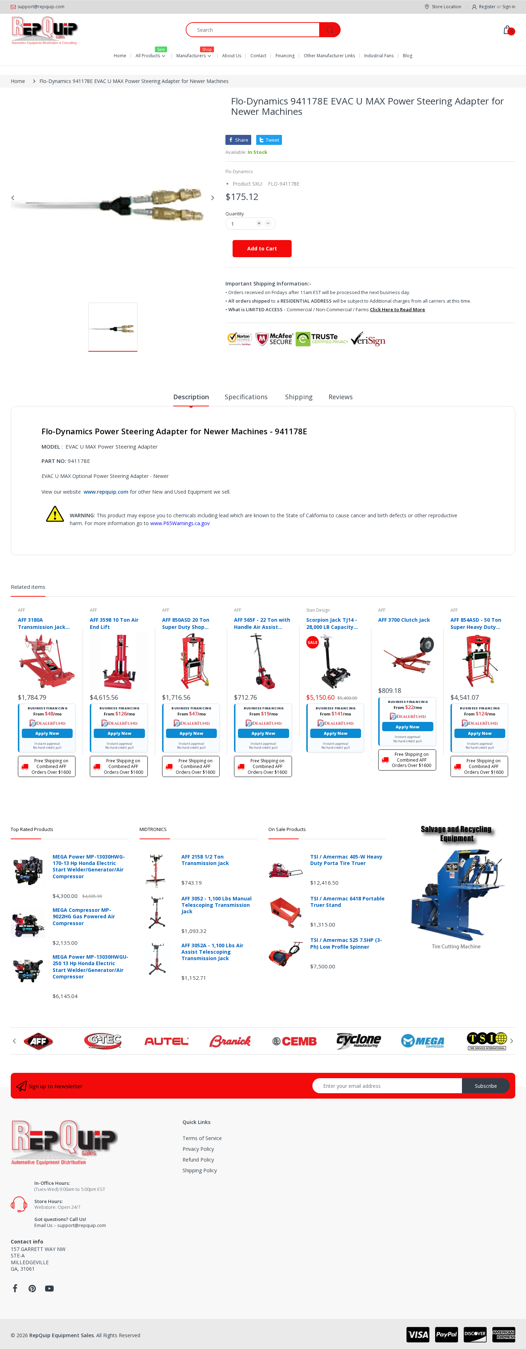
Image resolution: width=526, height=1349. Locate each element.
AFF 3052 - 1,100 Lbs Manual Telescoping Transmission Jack (216, 905)
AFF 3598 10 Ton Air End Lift (114, 623)
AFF (21, 610)
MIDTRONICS (153, 829)
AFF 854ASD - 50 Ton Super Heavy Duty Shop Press (475, 623)
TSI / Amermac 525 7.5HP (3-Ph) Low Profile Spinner (346, 943)
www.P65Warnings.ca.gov (180, 523)
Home (18, 81)
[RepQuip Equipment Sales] (45, 30)
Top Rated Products (32, 829)
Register (487, 7)
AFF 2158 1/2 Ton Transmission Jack (205, 860)
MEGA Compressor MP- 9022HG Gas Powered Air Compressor (84, 916)
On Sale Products (287, 829)
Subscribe (486, 1085)
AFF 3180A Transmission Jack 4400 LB (41, 623)
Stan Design (318, 610)
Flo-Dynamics (239, 171)
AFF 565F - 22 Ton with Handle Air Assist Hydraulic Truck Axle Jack (262, 623)
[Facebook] (15, 1290)
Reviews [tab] (340, 396)
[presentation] (14, 1041)
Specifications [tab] (247, 396)
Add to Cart (262, 248)
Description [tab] (191, 396)
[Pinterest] (32, 1290)
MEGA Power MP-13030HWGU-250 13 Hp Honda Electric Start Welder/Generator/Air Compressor (90, 967)
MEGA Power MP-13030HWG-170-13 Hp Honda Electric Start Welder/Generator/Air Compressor (89, 867)
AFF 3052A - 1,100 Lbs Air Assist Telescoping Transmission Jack (212, 952)
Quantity (234, 213)
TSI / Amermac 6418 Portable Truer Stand (347, 901)
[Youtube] (49, 1290)
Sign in (508, 7)
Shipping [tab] (299, 396)
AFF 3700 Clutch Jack (404, 619)
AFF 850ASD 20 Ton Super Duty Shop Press (185, 623)
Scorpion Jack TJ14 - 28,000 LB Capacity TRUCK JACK (331, 623)
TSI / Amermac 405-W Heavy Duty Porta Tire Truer (346, 860)
